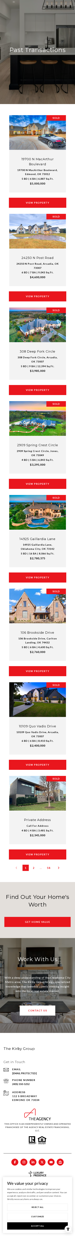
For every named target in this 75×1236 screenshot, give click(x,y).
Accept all (37, 1226)
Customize (37, 1216)
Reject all (37, 1207)
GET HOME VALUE (37, 921)
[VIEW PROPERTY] (37, 199)
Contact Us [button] (37, 1010)
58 (48, 867)
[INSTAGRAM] (23, 1162)
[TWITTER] (42, 1162)
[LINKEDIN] (32, 1162)
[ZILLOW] (60, 1162)
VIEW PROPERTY (37, 202)
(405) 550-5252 (20, 1084)
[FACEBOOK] (14, 1162)
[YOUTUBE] (51, 1162)
